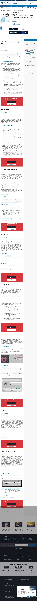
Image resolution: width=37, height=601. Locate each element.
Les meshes (29, 58)
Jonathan (15, 19)
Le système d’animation (18, 512)
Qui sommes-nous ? (7, 555)
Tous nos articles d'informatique (9, 554)
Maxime (22, 19)
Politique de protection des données (8, 559)
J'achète (11, 101)
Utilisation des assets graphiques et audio (30, 53)
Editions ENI (7, 3)
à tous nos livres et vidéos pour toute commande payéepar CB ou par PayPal (15, 540)
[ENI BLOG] (1, 27)
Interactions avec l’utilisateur (7, 512)
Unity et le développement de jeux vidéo (31, 43)
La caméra (29, 54)
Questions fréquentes (20, 554)
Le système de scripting (30, 49)
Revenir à (16, 24)
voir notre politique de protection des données (9, 545)
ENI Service (7, 589)
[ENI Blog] (31, 567)
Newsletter (28, 555)
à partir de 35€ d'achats (23, 539)
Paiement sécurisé (19, 555)
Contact (18, 559)
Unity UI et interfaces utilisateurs (30, 68)
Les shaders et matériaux (31, 57)
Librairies (28, 554)
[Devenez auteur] (1, 29)
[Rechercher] (30, 3)
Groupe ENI (7, 583)
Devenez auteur (29, 559)
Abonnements (29, 556)
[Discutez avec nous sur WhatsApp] (18, 3)
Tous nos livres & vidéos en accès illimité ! (18, 0)
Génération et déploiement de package (31, 72)
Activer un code (19, 557)
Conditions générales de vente (8, 557)
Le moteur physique (30, 66)
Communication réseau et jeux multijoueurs (30, 70)
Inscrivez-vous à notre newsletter (8, 545)
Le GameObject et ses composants (30, 47)
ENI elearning (7, 595)
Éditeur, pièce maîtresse (30, 45)
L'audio (29, 62)
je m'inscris (32, 545)
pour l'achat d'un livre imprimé (6, 539)
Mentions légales (6, 556)
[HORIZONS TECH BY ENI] (18, 567)
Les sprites (29, 61)
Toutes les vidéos (29, 557)
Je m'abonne (11, 104)
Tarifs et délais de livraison (21, 556)
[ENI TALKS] (6, 567)
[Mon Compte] (35, 3)
